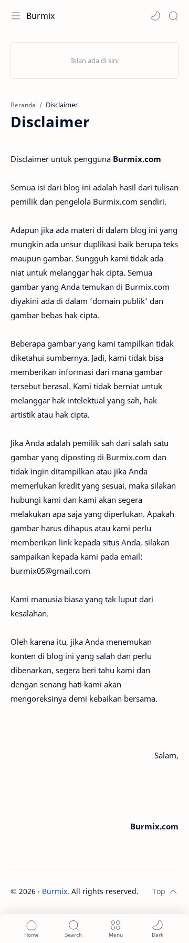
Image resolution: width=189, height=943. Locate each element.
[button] (155, 16)
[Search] (173, 16)
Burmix (40, 16)
